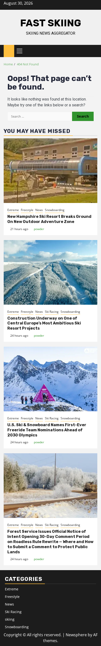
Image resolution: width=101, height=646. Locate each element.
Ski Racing (52, 312)
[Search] (94, 51)
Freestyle (27, 210)
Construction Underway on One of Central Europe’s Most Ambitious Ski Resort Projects (44, 323)
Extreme (13, 210)
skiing (9, 619)
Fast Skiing (50, 23)
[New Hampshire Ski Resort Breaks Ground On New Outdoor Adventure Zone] (50, 170)
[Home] (9, 51)
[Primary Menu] (21, 51)
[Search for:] (39, 116)
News (39, 210)
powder (39, 229)
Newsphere (76, 634)
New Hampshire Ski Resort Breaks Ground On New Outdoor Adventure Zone (49, 219)
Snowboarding (54, 210)
